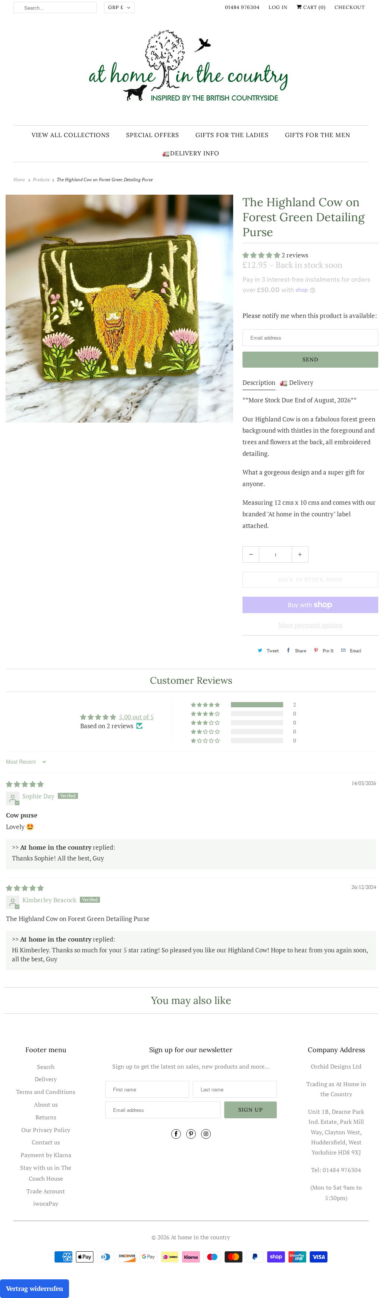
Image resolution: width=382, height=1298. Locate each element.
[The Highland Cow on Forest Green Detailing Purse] (119, 309)
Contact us (46, 1142)
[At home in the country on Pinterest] (191, 1134)
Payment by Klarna (46, 1155)
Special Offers (152, 135)
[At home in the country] (191, 72)
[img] (25, 784)
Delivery (46, 1079)
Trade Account (45, 1191)
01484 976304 (242, 7)
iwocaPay (45, 1203)
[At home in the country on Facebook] (176, 1134)
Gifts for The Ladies (232, 135)
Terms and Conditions (45, 1092)
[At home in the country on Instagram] (206, 1134)
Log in (278, 7)
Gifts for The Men (317, 135)
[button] (262, 255)
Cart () (314, 7)
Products (42, 179)
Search (45, 1067)
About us (46, 1104)
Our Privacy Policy (45, 1130)
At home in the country (200, 1237)
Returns (45, 1117)
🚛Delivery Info (190, 153)
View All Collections (71, 135)
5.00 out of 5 (136, 717)
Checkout (350, 7)
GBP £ (115, 7)
